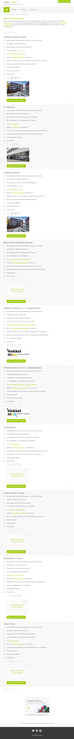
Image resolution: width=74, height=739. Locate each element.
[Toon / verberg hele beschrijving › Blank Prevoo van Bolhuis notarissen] (37, 266)
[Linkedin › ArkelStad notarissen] (15, 213)
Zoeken (23, 9)
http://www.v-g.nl (16, 127)
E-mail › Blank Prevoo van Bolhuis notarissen (19, 259)
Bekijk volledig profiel (16, 100)
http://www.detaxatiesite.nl (18, 644)
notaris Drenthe (8, 23)
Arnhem (16, 314)
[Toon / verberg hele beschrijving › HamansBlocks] (37, 451)
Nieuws (14, 9)
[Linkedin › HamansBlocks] (15, 464)
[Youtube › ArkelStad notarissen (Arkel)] (19, 77)
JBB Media (35, 735)
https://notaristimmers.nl (18, 578)
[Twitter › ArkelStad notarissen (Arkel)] (8, 77)
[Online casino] (38, 697)
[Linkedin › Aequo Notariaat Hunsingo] (15, 530)
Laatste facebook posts (14, 70)
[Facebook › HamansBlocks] (11, 464)
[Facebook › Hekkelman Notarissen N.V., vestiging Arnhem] (11, 345)
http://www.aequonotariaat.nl (19, 513)
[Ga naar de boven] (68, 100)
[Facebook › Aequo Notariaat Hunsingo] (11, 530)
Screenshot (29, 57)
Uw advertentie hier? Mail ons (37, 714)
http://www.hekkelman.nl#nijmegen (21, 388)
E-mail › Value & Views (13, 640)
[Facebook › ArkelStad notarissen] (11, 213)
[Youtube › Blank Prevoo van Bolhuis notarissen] (19, 279)
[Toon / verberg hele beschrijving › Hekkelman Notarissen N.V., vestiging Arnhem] (37, 332)
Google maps (22, 43)
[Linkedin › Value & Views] (15, 661)
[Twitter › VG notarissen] (8, 144)
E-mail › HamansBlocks (13, 444)
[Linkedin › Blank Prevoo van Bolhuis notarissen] (15, 279)
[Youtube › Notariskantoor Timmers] (19, 595)
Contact (32, 9)
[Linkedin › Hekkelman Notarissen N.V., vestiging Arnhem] (15, 345)
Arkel (16, 43)
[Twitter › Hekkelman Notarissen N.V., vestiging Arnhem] (8, 345)
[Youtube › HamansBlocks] (19, 464)
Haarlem (17, 249)
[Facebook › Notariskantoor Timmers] (11, 595)
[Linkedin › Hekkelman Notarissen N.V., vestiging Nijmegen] (15, 405)
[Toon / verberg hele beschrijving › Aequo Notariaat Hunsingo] (37, 516)
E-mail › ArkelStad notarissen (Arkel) (16, 54)
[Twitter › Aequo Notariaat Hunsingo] (8, 530)
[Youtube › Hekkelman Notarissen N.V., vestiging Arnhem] (19, 345)
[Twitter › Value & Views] (8, 661)
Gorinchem (17, 179)
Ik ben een (64, 1)
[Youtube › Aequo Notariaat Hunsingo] (19, 530)
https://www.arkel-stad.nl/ (18, 192)
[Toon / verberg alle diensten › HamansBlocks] (37, 454)
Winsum (15, 499)
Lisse (16, 565)
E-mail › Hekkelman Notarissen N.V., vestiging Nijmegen (21, 384)
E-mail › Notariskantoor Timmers (15, 575)
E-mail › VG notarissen (13, 124)
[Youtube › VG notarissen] (19, 144)
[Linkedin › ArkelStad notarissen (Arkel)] (15, 77)
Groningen (9, 499)
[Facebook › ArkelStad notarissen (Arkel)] (11, 77)
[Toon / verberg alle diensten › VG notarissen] (37, 134)
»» (15, 32)
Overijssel (9, 630)
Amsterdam (18, 113)
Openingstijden (11, 272)
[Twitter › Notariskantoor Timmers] (8, 595)
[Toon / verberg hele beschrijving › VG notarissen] (37, 131)
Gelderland (9, 314)
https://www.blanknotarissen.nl (20, 262)
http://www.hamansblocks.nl (19, 447)
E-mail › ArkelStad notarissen (14, 189)
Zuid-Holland (10, 43)
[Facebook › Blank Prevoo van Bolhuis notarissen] (11, 279)
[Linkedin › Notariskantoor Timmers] (15, 595)
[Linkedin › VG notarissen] (15, 144)
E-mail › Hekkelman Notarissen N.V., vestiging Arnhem (21, 325)
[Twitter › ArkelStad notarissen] (8, 213)
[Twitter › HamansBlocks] (8, 464)
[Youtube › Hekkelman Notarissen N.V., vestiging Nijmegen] (19, 405)
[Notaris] (7, 9)
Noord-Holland (10, 113)
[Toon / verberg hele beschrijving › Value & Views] (37, 647)
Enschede (16, 630)
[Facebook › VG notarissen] (11, 144)
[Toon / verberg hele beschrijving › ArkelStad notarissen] (37, 196)
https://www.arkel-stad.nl (18, 57)
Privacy (40, 735)
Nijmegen (16, 374)
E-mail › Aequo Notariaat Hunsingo (16, 509)
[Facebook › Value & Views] (11, 661)
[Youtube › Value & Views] (19, 661)
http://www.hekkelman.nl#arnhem (20, 328)
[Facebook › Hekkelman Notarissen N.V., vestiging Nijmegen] (11, 405)
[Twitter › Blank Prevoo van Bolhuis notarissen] (8, 279)
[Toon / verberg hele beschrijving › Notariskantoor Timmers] (37, 582)
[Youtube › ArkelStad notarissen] (19, 213)
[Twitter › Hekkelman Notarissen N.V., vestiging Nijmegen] (8, 405)
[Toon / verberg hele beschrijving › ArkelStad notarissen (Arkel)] (37, 61)
